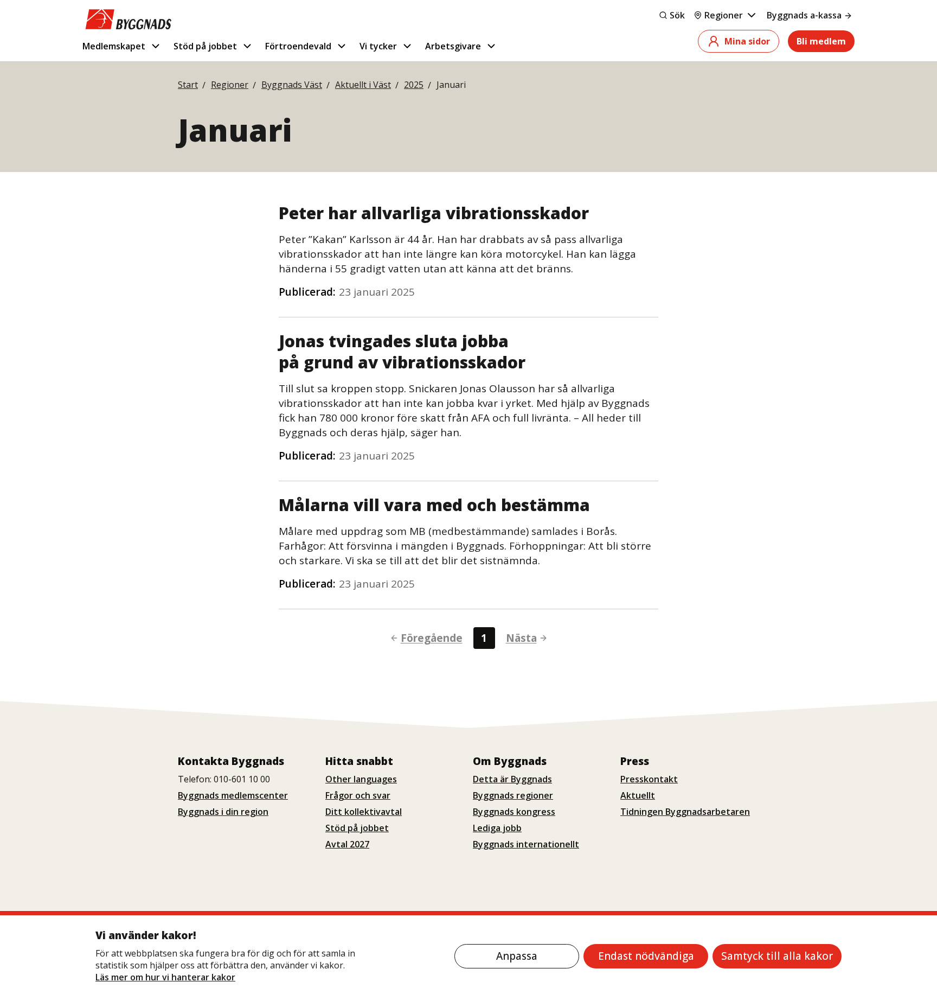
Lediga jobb (497, 828)
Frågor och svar (357, 795)
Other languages (361, 779)
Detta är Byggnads (512, 779)
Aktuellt (637, 795)
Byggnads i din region (223, 812)
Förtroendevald (298, 46)
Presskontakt (649, 779)
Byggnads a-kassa (804, 15)
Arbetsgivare (453, 46)
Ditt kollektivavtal (363, 812)
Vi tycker (378, 46)
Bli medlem (821, 41)
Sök (677, 15)
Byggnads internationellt (526, 844)
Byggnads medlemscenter (233, 795)
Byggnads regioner (513, 795)
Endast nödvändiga (646, 956)
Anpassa (516, 956)
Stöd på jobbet (205, 46)
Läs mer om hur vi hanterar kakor (165, 977)
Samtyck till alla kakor (777, 956)
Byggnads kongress (514, 812)
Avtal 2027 (347, 844)
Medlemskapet (113, 46)
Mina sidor (747, 41)
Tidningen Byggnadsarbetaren (685, 812)
